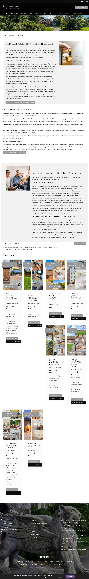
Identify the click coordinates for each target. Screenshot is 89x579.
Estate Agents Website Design (40, 567)
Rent (38, 13)
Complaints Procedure (42, 561)
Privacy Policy (20, 561)
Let (45, 13)
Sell (31, 13)
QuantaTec (55, 567)
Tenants (33, 531)
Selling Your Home (36, 526)
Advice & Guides (64, 13)
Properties (14, 13)
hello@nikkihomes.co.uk (10, 529)
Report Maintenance (66, 561)
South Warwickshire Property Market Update (73, 549)
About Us (33, 520)
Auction (24, 13)
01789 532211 (74, 1)
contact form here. (27, 249)
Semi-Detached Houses (67, 546)
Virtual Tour (12, 287)
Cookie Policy (30, 561)
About (52, 13)
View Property (12, 339)
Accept (70, 576)
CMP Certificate (54, 561)
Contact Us (77, 13)
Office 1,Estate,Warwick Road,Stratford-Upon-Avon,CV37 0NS (9, 523)
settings (60, 577)
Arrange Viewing (13, 342)
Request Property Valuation (39, 523)
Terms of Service (60, 564)
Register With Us (35, 534)
